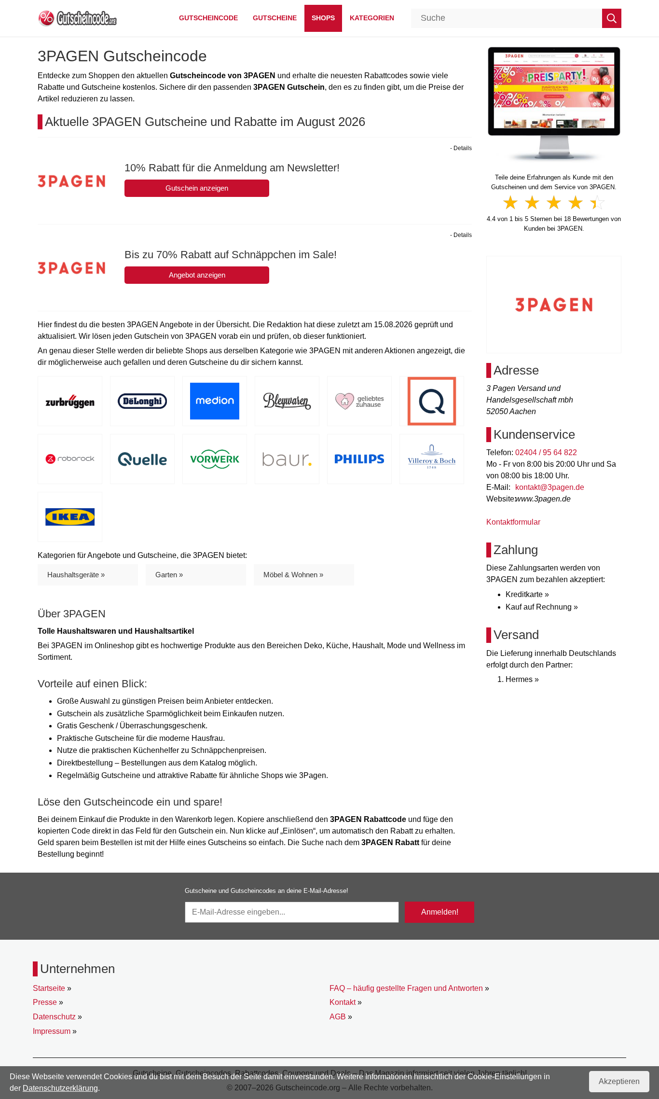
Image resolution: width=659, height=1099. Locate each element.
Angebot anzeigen (197, 275)
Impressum (51, 1031)
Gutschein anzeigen (196, 188)
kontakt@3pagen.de (549, 487)
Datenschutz (54, 1017)
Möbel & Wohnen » (293, 574)
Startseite (49, 988)
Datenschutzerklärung (60, 1088)
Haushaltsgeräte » (76, 574)
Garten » (169, 574)
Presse (45, 1002)
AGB (338, 1017)
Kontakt (343, 1002)
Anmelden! (439, 912)
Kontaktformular (513, 522)
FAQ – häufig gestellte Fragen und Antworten (406, 988)
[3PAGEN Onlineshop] (554, 104)
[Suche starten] (611, 18)
